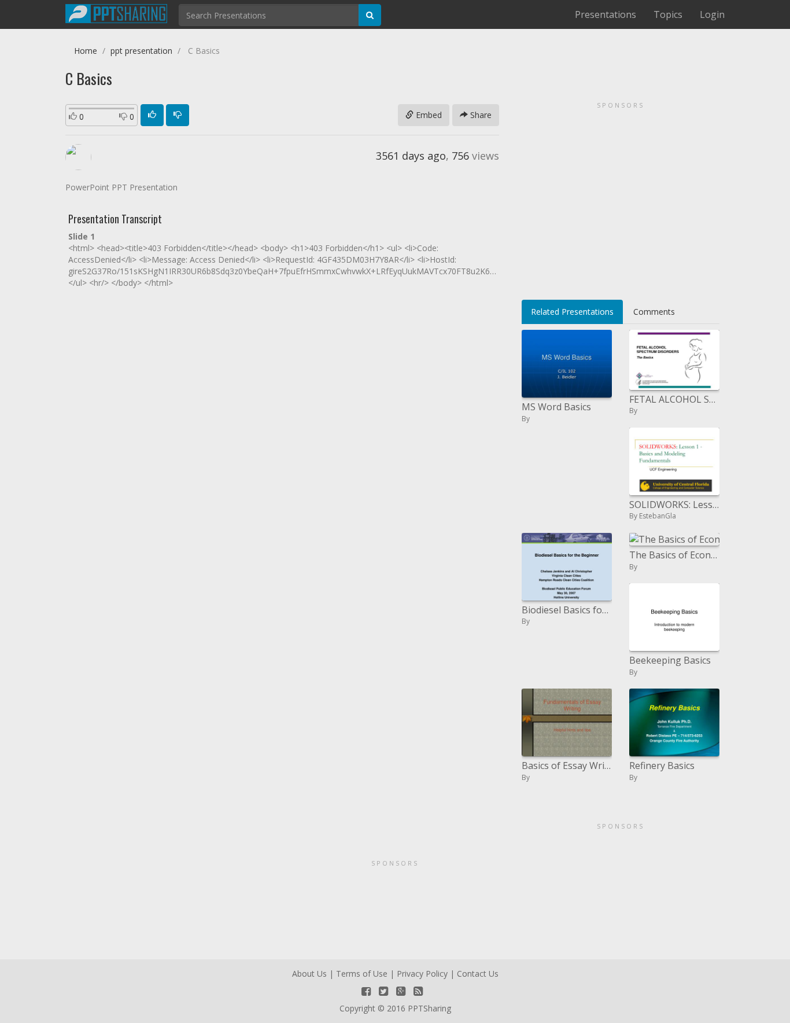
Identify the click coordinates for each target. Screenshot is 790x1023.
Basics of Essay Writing (567, 765)
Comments (654, 311)
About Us (309, 973)
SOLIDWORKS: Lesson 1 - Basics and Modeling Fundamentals (674, 504)
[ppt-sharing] (116, 12)
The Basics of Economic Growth (674, 555)
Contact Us (478, 973)
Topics (668, 14)
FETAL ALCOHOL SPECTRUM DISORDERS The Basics (674, 399)
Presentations (605, 14)
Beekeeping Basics (670, 660)
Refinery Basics (662, 765)
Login (712, 14)
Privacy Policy (422, 973)
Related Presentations (572, 311)
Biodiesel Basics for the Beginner (567, 610)
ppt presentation (141, 50)
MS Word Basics (556, 406)
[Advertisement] (620, 197)
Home (85, 50)
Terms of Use (361, 973)
